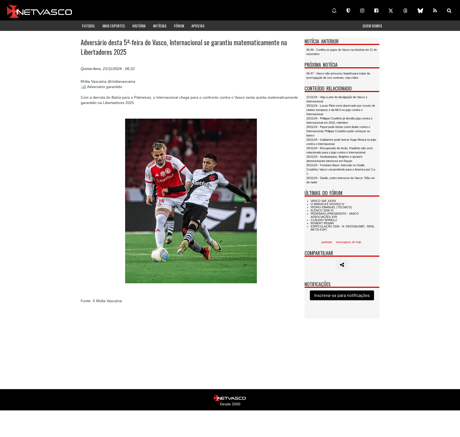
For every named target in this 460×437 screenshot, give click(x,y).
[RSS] (435, 10)
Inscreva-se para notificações (342, 295)
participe (326, 242)
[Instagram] (362, 10)
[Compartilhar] (341, 265)
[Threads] (405, 10)
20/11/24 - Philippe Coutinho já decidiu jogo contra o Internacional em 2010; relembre (339, 120)
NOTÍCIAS (159, 25)
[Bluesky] (420, 10)
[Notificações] (334, 10)
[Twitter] (391, 10)
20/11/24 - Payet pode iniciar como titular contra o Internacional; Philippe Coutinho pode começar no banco (338, 131)
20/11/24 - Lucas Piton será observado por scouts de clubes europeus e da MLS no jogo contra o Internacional (340, 110)
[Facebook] (376, 10)
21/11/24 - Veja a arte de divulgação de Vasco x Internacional (336, 99)
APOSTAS (197, 25)
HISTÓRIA (139, 25)
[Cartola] (348, 10)
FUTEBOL (88, 25)
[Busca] (449, 10)
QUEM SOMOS (372, 25)
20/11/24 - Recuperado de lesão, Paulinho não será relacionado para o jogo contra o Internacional (339, 150)
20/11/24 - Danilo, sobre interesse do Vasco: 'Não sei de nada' (340, 180)
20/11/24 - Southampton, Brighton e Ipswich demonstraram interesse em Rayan (334, 159)
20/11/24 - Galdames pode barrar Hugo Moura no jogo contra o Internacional (341, 141)
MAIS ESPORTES (113, 25)
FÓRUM (179, 25)
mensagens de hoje (348, 242)
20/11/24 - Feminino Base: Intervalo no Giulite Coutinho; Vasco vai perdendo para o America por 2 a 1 (340, 169)
